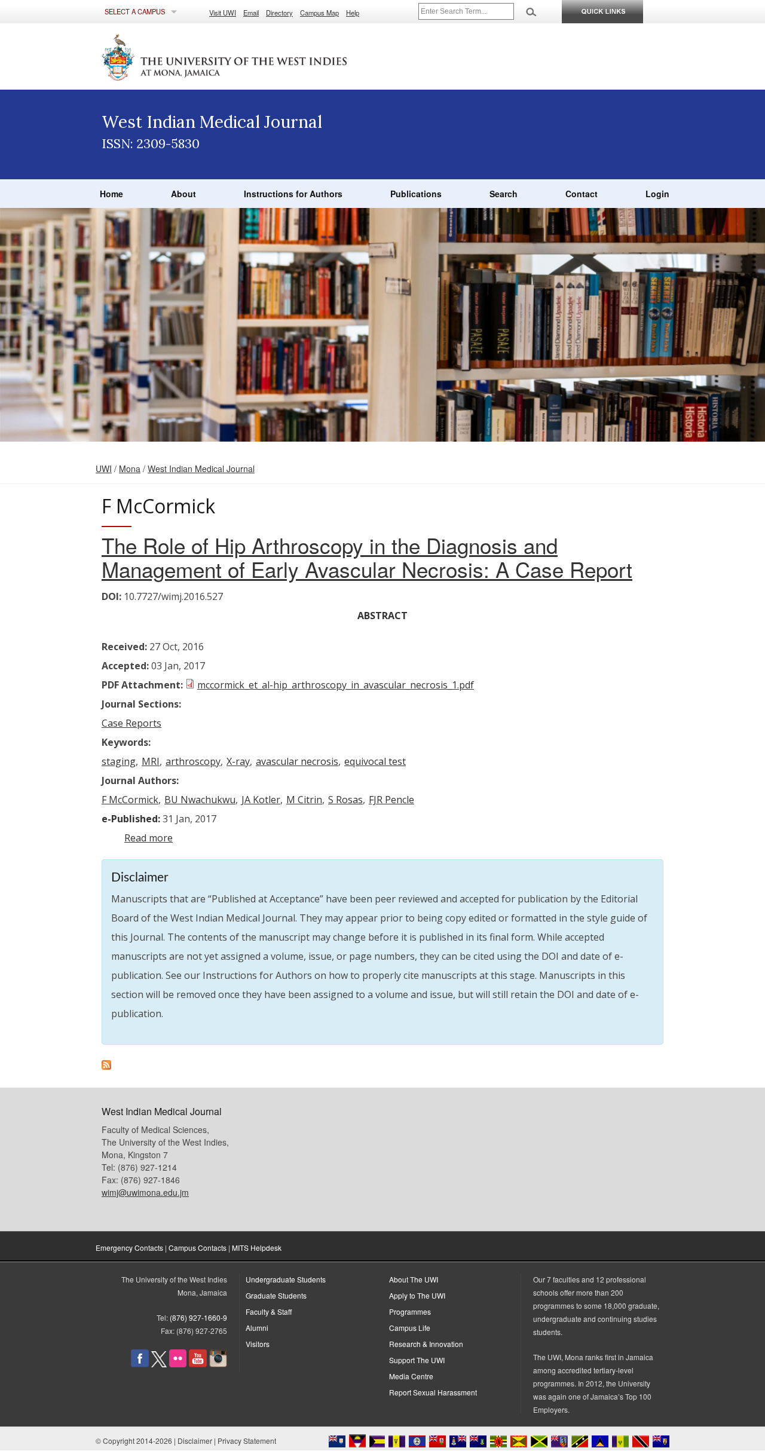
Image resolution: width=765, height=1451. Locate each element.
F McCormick (130, 799)
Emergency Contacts (129, 1247)
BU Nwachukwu (199, 799)
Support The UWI (417, 1360)
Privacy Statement (247, 1440)
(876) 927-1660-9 (198, 1317)
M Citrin (304, 799)
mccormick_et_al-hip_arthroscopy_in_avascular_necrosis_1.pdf (335, 684)
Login (657, 193)
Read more (148, 837)
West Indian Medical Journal (201, 469)
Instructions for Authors (293, 193)
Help (352, 12)
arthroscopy (193, 761)
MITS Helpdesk (256, 1247)
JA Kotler (260, 799)
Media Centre (411, 1376)
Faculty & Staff (269, 1311)
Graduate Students (276, 1295)
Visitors (258, 1344)
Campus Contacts (198, 1247)
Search (503, 193)
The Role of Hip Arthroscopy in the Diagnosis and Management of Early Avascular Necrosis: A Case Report (367, 557)
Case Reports (131, 723)
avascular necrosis (297, 761)
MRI (151, 761)
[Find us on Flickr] (177, 1364)
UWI (104, 469)
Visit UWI (222, 12)
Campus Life (409, 1328)
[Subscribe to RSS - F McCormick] (106, 1066)
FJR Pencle (391, 799)
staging (119, 761)
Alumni (257, 1328)
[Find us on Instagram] (218, 1364)
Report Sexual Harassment (433, 1392)
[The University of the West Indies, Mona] (257, 56)
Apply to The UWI (417, 1295)
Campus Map (319, 12)
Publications (416, 193)
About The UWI (413, 1279)
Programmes (410, 1311)
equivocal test (375, 761)
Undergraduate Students (286, 1279)
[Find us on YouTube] (198, 1364)
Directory (279, 12)
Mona (129, 469)
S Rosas (345, 799)
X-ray (238, 761)
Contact (581, 193)
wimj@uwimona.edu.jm (145, 1192)
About (183, 193)
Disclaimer (195, 1440)
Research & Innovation (426, 1344)
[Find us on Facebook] (140, 1364)
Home (111, 193)
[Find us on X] (159, 1364)
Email (251, 12)
